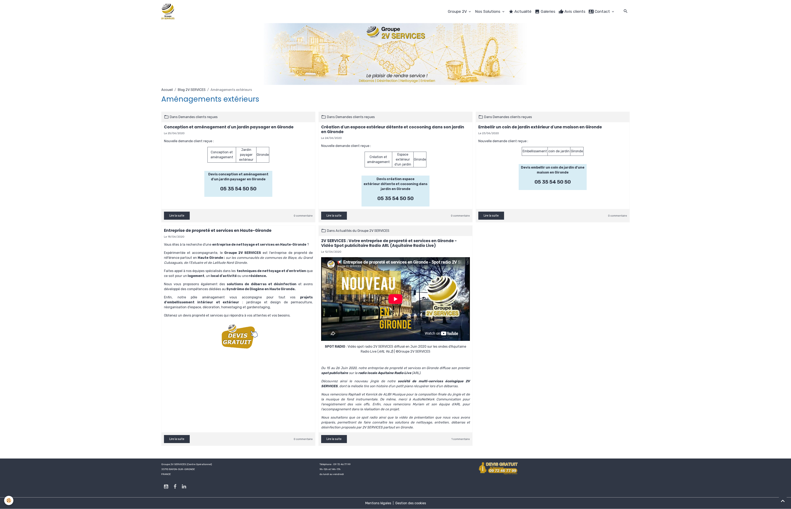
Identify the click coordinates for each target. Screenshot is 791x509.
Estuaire (196, 263)
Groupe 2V (458, 11)
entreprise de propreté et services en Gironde (403, 368)
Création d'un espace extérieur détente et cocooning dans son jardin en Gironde (392, 129)
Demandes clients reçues (198, 117)
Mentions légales (378, 503)
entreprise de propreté (289, 253)
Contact (602, 11)
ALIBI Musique (394, 394)
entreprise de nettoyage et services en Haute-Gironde (259, 244)
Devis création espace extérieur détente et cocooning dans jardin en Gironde (395, 184)
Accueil (167, 90)
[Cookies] (8, 500)
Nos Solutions (488, 11)
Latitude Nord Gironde (230, 263)
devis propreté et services (203, 315)
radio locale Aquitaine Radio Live (384, 373)
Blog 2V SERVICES (192, 90)
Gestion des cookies (410, 503)
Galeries (547, 11)
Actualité (522, 11)
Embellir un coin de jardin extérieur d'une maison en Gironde (540, 127)
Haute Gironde (210, 258)
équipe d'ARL (449, 404)
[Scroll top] (783, 501)
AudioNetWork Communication (437, 399)
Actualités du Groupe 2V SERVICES (362, 231)
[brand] (168, 11)
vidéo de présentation (416, 417)
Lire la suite (176, 215)
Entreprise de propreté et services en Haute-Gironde (217, 230)
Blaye (292, 258)
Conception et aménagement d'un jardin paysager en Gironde (229, 127)
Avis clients (574, 11)
